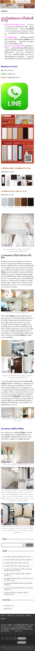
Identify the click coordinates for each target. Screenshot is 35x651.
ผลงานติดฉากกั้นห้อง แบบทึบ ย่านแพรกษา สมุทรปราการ (18, 559)
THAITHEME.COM (26, 649)
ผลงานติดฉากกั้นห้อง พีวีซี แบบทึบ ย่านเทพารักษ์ (16, 563)
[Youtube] (15, 638)
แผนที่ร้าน (28, 616)
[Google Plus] (10, 638)
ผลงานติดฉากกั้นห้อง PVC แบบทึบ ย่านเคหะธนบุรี (16, 566)
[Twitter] (6, 638)
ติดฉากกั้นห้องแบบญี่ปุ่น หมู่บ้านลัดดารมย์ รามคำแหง (17, 556)
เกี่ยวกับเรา (22, 642)
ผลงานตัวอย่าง (7, 605)
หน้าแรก (3, 616)
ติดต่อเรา (3, 619)
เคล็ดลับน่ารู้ (7, 608)
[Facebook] (2, 638)
